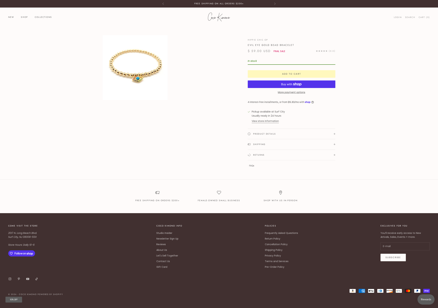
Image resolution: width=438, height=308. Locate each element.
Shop (24, 17)
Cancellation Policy (276, 244)
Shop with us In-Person (281, 200)
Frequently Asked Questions (281, 233)
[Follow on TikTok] (36, 279)
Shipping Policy (273, 250)
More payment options (291, 92)
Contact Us (163, 261)
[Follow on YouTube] (27, 279)
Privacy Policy (273, 255)
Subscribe (393, 257)
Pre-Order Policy (274, 267)
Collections (43, 17)
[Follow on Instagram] (10, 279)
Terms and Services (276, 261)
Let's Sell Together (167, 255)
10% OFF (14, 299)
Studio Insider (164, 233)
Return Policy (272, 238)
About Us (161, 250)
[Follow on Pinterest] (19, 279)
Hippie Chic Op (258, 39)
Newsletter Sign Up (167, 238)
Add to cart (291, 74)
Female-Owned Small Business (219, 200)
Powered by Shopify (50, 294)
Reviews (161, 244)
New (11, 17)
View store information (265, 121)
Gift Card (161, 267)
